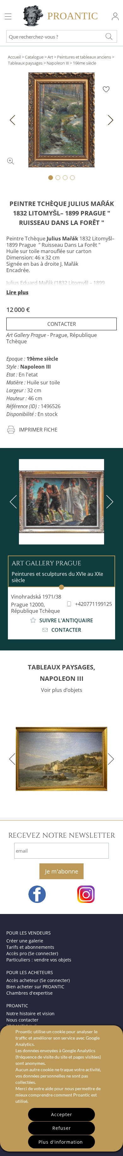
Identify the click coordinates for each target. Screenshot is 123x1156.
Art (50, 57)
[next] (108, 502)
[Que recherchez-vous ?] (109, 36)
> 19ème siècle (83, 63)
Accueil (14, 57)
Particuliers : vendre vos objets (38, 960)
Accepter (61, 1114)
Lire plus (17, 292)
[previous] (14, 502)
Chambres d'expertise (29, 993)
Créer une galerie (24, 941)
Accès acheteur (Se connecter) (38, 980)
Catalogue (34, 57)
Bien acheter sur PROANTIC (35, 987)
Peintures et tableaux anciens (84, 57)
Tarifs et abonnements (30, 947)
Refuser (61, 1128)
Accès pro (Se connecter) (32, 953)
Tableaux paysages (25, 63)
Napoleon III (58, 63)
